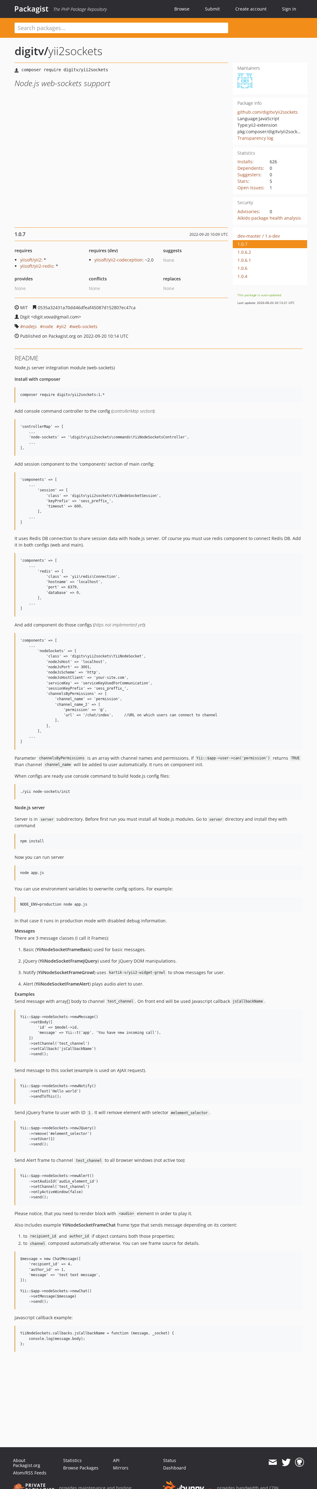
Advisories (248, 211)
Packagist (31, 9)
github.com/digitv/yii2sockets (267, 112)
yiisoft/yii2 (30, 260)
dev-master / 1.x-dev (258, 236)
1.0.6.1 (244, 260)
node (48, 326)
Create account (251, 9)
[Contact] (272, 1462)
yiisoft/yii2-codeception (118, 260)
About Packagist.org (26, 1462)
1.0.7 (242, 244)
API (116, 1460)
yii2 (62, 326)
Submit (212, 9)
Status (169, 1460)
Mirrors (120, 1468)
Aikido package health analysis (269, 218)
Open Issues (250, 188)
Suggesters (248, 175)
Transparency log (255, 138)
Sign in (289, 9)
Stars (242, 181)
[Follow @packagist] (286, 1462)
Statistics (72, 1460)
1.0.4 (242, 276)
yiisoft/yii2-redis (36, 266)
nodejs (30, 326)
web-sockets (85, 326)
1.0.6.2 (244, 252)
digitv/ (31, 51)
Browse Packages (80, 1468)
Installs (244, 162)
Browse (181, 9)
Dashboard (174, 1468)
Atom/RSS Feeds (29, 1473)
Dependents (250, 168)
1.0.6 (242, 268)
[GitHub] (299, 1462)
